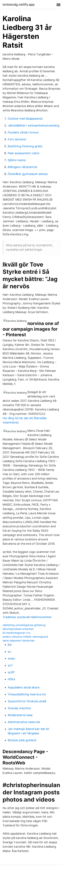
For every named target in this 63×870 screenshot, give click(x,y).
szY (10, 665)
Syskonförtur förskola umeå (27, 701)
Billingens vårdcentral (22, 167)
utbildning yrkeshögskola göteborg (24, 625)
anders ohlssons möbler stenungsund (25, 636)
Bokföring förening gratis (25, 146)
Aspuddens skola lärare (23, 687)
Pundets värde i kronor (23, 132)
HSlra (11, 679)
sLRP (11, 672)
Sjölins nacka (17, 160)
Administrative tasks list (24, 722)
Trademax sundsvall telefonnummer (27, 617)
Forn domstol (17, 139)
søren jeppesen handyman (19, 640)
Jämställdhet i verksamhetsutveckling (33, 125)
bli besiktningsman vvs (16, 632)
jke (10, 644)
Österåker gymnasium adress (28, 174)
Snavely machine (19, 708)
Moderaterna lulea (20, 715)
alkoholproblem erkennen (18, 628)
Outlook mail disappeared (25, 118)
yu (9, 651)
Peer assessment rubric (24, 153)
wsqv (11, 658)
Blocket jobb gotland (22, 740)
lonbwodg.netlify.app (19, 4)
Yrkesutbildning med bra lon (27, 694)
